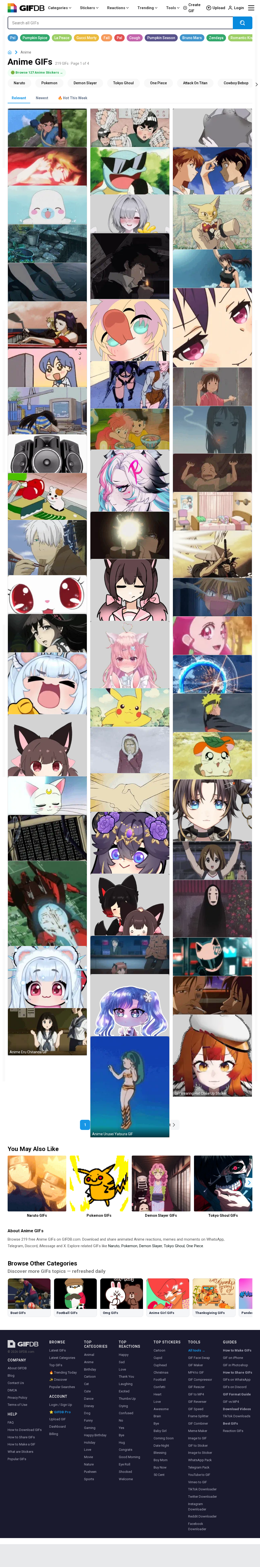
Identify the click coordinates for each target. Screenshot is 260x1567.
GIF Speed (195, 1409)
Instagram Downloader (197, 1506)
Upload (219, 8)
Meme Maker (197, 1431)
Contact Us (16, 1383)
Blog (11, 1375)
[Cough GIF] (135, 37)
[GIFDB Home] (10, 52)
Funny (88, 1420)
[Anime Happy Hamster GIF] (212, 761)
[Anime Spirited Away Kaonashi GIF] (212, 916)
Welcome (126, 1479)
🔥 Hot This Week (72, 98)
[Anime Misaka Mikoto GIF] (129, 959)
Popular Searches (62, 1387)
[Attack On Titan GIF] (195, 83)
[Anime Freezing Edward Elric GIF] (129, 756)
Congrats (125, 1450)
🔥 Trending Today (63, 1372)
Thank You (126, 1376)
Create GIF (194, 8)
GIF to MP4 (196, 1394)
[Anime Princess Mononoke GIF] (47, 132)
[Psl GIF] (13, 37)
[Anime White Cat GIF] (47, 599)
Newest (42, 98)
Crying (123, 1406)
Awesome (161, 1409)
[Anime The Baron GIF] (212, 229)
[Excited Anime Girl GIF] (47, 372)
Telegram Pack (198, 1467)
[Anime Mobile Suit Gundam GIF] (47, 916)
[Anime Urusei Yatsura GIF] (129, 1086)
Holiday (89, 1442)
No (121, 1420)
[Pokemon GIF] (49, 83)
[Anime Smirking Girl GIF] (212, 339)
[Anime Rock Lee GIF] (129, 132)
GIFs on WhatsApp (237, 1379)
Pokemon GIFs (99, 1215)
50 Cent (159, 1475)
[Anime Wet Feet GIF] (47, 286)
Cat (86, 1384)
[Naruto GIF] (19, 83)
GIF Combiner (198, 1423)
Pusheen (90, 1472)
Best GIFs (230, 1423)
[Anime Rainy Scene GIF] (47, 248)
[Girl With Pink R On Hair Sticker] (129, 489)
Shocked (125, 1472)
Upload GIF (57, 1419)
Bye (121, 1435)
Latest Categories (62, 1358)
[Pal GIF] (119, 37)
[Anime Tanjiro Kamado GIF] (212, 679)
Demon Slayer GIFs (161, 1215)
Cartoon (90, 1376)
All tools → (196, 1350)
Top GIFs (55, 1365)
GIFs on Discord (235, 1387)
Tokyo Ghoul (174, 1246)
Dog (87, 1413)
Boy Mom (161, 1460)
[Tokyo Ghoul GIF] (123, 83)
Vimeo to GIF (197, 1482)
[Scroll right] (256, 84)
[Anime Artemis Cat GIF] (47, 800)
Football (160, 1379)
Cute (87, 1391)
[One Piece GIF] (158, 83)
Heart (157, 1394)
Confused (126, 1413)
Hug (122, 1442)
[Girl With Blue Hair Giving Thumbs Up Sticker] (129, 1013)
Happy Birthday (95, 1435)
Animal (89, 1355)
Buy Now (160, 1467)
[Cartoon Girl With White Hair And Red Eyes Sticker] (47, 985)
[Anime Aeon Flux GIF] (129, 390)
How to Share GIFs (21, 1437)
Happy (123, 1355)
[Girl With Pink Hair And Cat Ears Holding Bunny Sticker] (129, 664)
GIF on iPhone (233, 1358)
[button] (249, 1182)
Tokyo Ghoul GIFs (223, 1215)
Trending (145, 8)
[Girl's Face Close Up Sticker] (212, 818)
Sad (122, 1362)
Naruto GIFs (37, 1215)
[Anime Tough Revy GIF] (212, 273)
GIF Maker (195, 1365)
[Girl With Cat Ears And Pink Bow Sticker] (129, 598)
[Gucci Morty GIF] (86, 37)
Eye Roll (124, 1464)
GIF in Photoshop (235, 1365)
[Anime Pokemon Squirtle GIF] (129, 176)
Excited (124, 1391)
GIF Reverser (197, 1402)
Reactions (116, 8)
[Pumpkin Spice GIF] (35, 37)
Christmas (161, 1372)
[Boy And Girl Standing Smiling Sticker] (129, 913)
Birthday (90, 1369)
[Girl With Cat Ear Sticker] (47, 753)
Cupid (158, 1358)
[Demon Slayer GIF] (85, 83)
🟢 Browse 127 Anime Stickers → (37, 72)
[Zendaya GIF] (216, 37)
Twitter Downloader (202, 1496)
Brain (157, 1416)
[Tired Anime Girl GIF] (47, 416)
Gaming (89, 1428)
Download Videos (237, 1409)
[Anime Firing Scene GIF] (129, 541)
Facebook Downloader (197, 1526)
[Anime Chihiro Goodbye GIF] (212, 391)
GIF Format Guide (237, 1394)
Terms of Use (17, 1405)
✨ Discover (58, 1379)
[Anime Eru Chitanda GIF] (47, 1032)
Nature (89, 1464)
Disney (89, 1406)
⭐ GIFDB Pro (60, 1412)
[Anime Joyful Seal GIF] (47, 209)
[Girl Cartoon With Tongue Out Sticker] (129, 338)
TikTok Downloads (236, 1416)
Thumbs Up (127, 1399)
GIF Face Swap (199, 1358)
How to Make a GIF (21, 1444)
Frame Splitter (198, 1416)
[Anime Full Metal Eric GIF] (47, 171)
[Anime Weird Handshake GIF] (129, 797)
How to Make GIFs (237, 1350)
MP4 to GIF (196, 1372)
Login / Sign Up (60, 1405)
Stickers (87, 8)
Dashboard (57, 1426)
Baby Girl (160, 1431)
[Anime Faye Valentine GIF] (47, 331)
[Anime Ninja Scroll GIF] (212, 560)
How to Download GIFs (25, 1430)
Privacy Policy (17, 1397)
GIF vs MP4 (231, 1402)
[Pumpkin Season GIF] (161, 37)
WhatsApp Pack (200, 1460)
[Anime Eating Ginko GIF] (47, 555)
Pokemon (129, 1246)
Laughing (126, 1384)
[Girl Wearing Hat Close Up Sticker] (212, 1056)
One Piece (194, 1246)
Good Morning (129, 1457)
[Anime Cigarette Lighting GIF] (212, 1000)
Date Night (161, 1445)
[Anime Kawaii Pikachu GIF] (129, 712)
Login (239, 8)
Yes (121, 1428)
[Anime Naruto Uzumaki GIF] (212, 717)
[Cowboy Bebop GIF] (236, 83)
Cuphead (160, 1365)
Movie (88, 1457)
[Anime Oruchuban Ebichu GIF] (47, 502)
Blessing (160, 1453)
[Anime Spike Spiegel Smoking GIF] (129, 275)
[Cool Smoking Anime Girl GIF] (212, 435)
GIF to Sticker (198, 1445)
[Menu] (251, 8)
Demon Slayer (150, 1246)
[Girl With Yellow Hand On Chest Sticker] (129, 218)
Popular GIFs (17, 1459)
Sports (89, 1479)
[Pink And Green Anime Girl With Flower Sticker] (212, 640)
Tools (171, 8)
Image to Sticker (200, 1453)
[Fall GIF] (106, 37)
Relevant (19, 98)
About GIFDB (17, 1368)
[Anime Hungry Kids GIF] (129, 434)
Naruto (114, 1246)
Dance (88, 1399)
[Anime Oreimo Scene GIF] (212, 516)
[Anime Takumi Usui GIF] (212, 601)
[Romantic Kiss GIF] (242, 37)
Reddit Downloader (202, 1516)
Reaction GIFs (233, 1431)
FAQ (11, 1422)
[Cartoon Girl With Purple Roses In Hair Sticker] (129, 851)
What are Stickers (20, 1452)
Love (87, 1450)
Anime (88, 1362)
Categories (58, 8)
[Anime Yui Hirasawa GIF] (212, 865)
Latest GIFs (57, 1350)
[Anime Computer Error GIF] (47, 843)
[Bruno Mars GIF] (192, 37)
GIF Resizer (196, 1387)
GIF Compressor (200, 1379)
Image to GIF (197, 1438)
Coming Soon (164, 1438)
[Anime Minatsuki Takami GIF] (47, 637)
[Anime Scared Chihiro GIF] (212, 477)
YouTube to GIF (199, 1475)
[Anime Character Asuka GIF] (212, 176)
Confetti (159, 1387)
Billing (53, 1434)
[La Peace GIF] (62, 37)
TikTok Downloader (202, 1489)
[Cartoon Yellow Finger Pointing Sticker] (47, 692)
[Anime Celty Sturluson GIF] (212, 961)
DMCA (12, 1390)
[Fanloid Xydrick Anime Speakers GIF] (47, 458)
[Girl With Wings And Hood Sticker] (212, 132)
